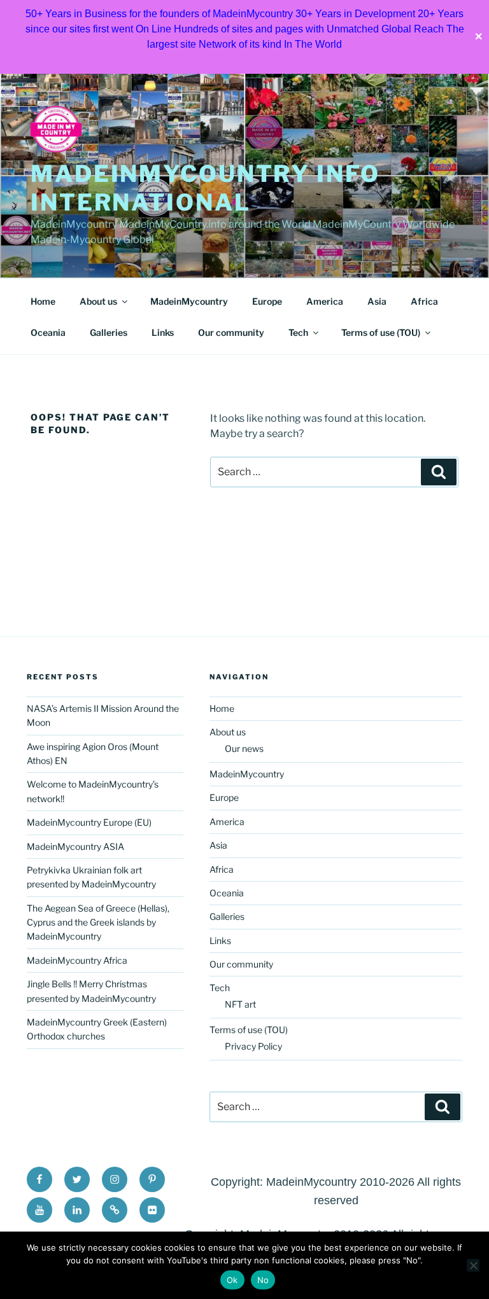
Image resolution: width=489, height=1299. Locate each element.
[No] (473, 1265)
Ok (232, 1280)
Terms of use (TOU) (380, 332)
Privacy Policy (253, 1046)
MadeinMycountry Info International (205, 188)
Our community (231, 332)
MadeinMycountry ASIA (75, 846)
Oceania (48, 332)
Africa (424, 301)
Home (43, 301)
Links (163, 332)
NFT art (240, 1004)
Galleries (108, 332)
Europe (267, 301)
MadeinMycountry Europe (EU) (89, 822)
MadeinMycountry (189, 301)
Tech (298, 332)
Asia (376, 301)
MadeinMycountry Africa (77, 960)
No (263, 1280)
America (324, 301)
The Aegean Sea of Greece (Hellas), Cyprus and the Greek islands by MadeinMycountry (98, 922)
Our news (244, 748)
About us (98, 301)
